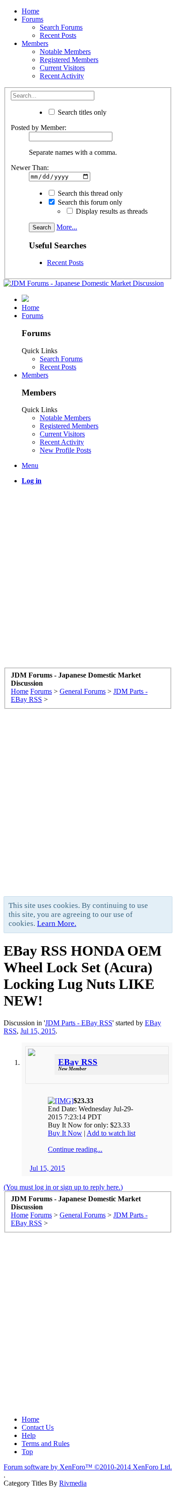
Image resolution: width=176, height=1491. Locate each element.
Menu (30, 465)
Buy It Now (65, 1133)
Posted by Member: (38, 127)
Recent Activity (62, 76)
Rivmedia (73, 1483)
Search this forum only (89, 202)
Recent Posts (58, 35)
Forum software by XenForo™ (88, 1467)
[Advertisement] (88, 580)
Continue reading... (75, 1149)
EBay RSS (77, 1062)
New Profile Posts (65, 450)
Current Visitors (62, 68)
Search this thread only (89, 193)
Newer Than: (30, 167)
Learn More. (56, 923)
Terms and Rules (45, 1443)
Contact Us (38, 1427)
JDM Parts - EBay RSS (78, 1023)
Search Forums (61, 27)
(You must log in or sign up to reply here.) (63, 1187)
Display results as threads (111, 211)
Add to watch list (111, 1133)
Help (29, 1435)
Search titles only (81, 112)
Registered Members (69, 59)
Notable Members (65, 51)
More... (66, 227)
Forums (32, 19)
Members (35, 43)
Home (30, 11)
